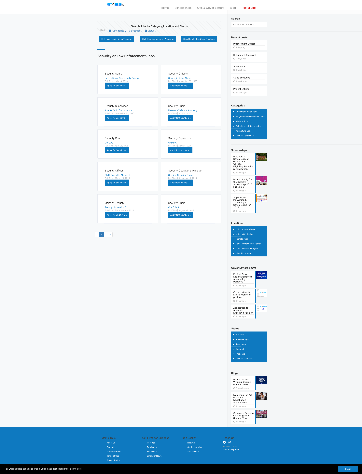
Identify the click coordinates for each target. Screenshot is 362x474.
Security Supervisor (116, 105)
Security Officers (178, 73)
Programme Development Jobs (250, 116)
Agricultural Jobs (243, 131)
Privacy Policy (113, 460)
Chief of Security (114, 202)
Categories (118, 30)
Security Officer (114, 170)
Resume (191, 442)
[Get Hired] (114, 4)
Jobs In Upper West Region (248, 243)
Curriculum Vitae (194, 447)
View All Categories (245, 135)
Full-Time (240, 334)
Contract (240, 349)
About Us (111, 442)
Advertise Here (113, 451)
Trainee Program (243, 339)
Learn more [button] (76, 469)
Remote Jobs (242, 239)
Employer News (154, 456)
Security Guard (113, 73)
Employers (152, 451)
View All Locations (244, 253)
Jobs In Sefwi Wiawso (246, 229)
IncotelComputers (231, 449)
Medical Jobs (242, 121)
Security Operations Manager (185, 170)
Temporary (241, 344)
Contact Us (112, 447)
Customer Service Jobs (246, 111)
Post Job (151, 442)
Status (151, 30)
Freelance (240, 354)
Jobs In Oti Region (244, 234)
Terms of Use (113, 456)
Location (135, 30)
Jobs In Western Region (247, 248)
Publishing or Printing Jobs (248, 126)
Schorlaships (193, 451)
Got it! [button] (348, 469)
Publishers (152, 447)
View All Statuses (244, 358)
